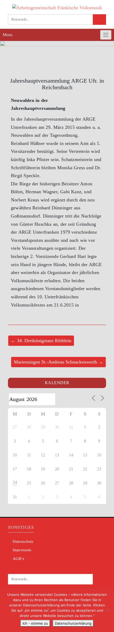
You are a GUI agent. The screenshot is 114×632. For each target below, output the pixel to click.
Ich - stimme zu (35, 623)
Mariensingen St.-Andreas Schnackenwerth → (58, 362)
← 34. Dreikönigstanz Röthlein (41, 340)
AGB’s (18, 558)
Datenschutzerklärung (73, 623)
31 (71, 427)
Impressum (22, 550)
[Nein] (107, 610)
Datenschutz (23, 541)
